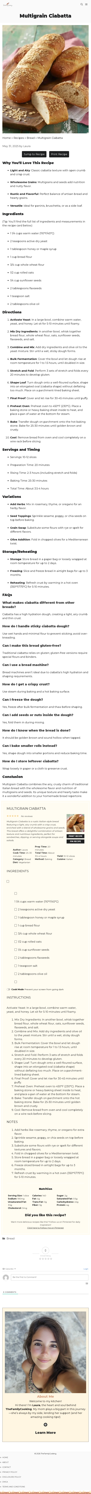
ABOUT (5, 1462)
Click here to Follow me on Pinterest (45, 1228)
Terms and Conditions (13, 1487)
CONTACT (6, 1467)
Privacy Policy (10, 1472)
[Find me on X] (45, 1424)
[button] (81, 4)
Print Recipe (59, 154)
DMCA (5, 1482)
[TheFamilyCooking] (7, 4)
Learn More (45, 1433)
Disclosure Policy (11, 1477)
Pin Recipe (75, 841)
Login (85, 1269)
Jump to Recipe (34, 154)
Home (6, 138)
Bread (31, 138)
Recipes (19, 138)
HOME (5, 1457)
